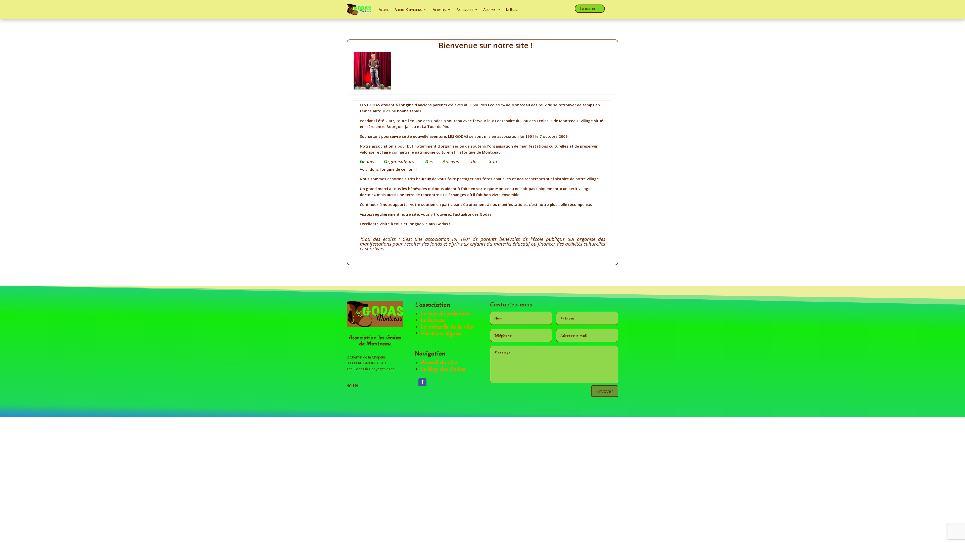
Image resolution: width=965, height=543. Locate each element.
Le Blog (512, 9)
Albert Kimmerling (408, 9)
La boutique (590, 8)
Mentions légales (441, 333)
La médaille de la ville (447, 326)
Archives (489, 9)
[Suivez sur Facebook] (422, 382)
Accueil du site (439, 362)
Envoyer (604, 391)
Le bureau (433, 320)
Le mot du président (445, 313)
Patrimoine (464, 9)
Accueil (384, 9)
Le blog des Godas (443, 369)
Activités (439, 9)
